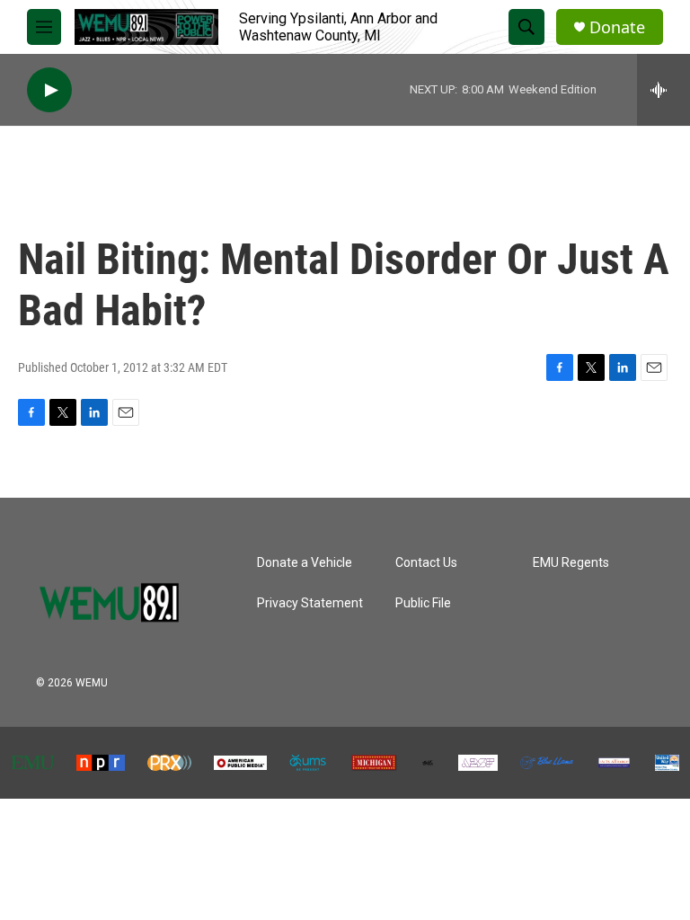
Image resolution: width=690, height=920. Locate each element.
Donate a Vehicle (304, 563)
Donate (617, 27)
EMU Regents (571, 563)
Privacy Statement (310, 603)
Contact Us (426, 563)
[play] (49, 90)
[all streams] (663, 90)
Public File (423, 603)
